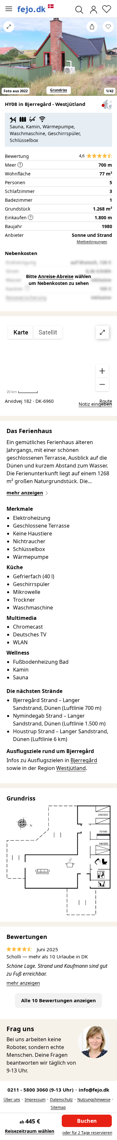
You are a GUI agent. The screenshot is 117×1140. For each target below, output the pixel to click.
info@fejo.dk (94, 1089)
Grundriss (58, 89)
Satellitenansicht (58, 358)
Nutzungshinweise (93, 1099)
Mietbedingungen (92, 241)
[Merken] (108, 26)
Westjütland (71, 768)
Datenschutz (61, 1099)
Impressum (35, 1099)
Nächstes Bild (108, 60)
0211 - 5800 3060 (41, 1089)
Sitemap (58, 1107)
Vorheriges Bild (8, 60)
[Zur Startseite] (36, 9)
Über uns (12, 1099)
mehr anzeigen (23, 983)
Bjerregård (84, 760)
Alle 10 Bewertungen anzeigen (58, 1000)
